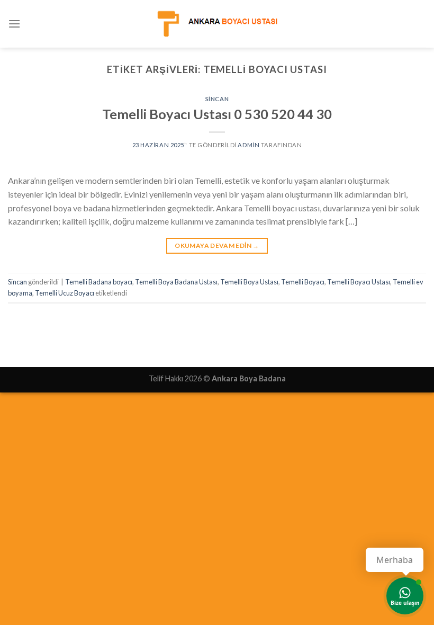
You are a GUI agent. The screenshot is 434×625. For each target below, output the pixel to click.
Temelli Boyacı (302, 282)
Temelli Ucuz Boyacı (64, 293)
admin (248, 144)
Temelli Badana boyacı (98, 282)
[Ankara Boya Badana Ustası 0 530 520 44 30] (217, 23)
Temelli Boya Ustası (249, 282)
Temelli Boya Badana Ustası (176, 282)
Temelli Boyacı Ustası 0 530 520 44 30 (217, 114)
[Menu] (14, 24)
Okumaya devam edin (217, 245)
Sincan (217, 98)
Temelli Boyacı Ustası (358, 282)
